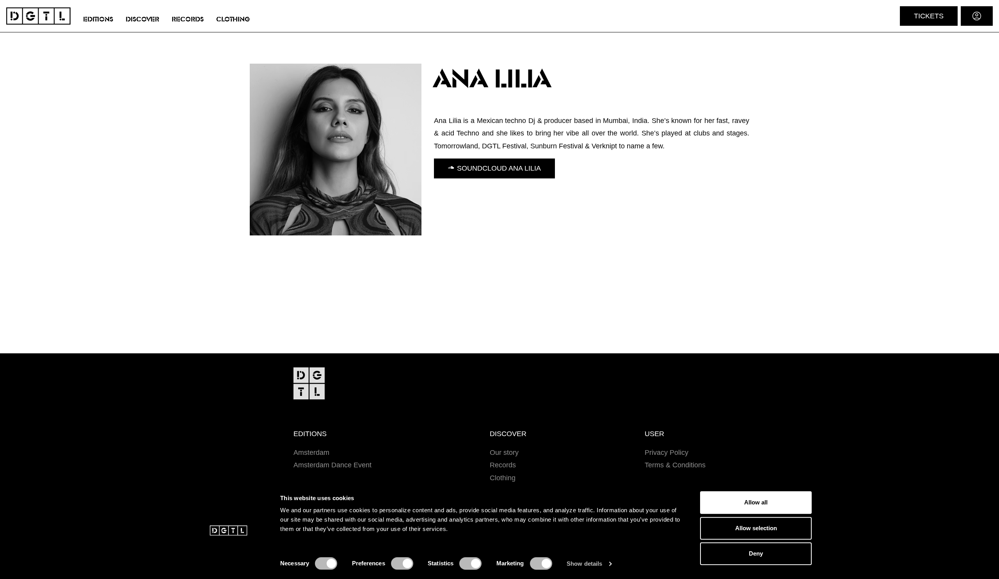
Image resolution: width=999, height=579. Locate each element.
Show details (584, 563)
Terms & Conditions (675, 465)
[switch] (402, 563)
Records (188, 19)
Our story (504, 452)
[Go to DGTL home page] (38, 16)
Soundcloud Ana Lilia (499, 168)
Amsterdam (311, 452)
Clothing (233, 19)
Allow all (756, 502)
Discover (142, 19)
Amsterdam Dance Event (332, 465)
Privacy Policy (666, 452)
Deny (756, 553)
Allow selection (756, 528)
